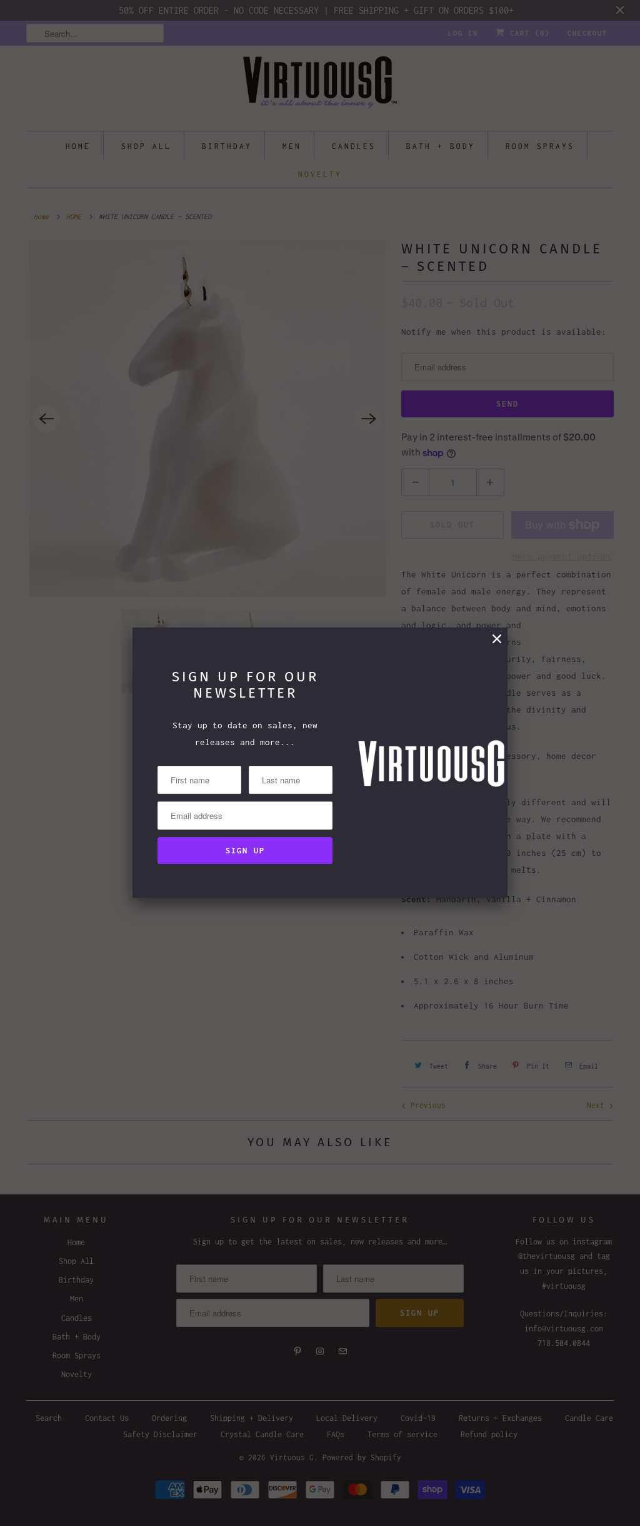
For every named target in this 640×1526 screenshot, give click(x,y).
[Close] (496, 639)
